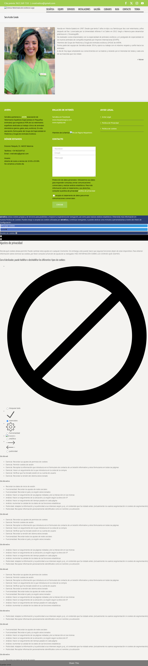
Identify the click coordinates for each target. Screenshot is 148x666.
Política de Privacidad (110, 123)
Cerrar (2, 229)
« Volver (140, 59)
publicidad (13, 451)
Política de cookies (109, 128)
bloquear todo (14, 408)
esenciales (13, 420)
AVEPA (24, 117)
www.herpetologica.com (62, 120)
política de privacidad (86, 191)
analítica (12, 438)
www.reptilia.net (58, 122)
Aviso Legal (106, 117)
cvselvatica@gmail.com (43, 3)
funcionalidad (14, 433)
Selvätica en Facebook (61, 117)
